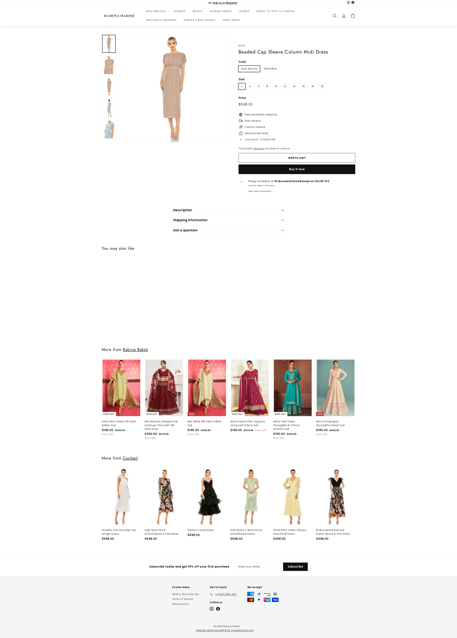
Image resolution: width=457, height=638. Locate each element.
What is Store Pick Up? (185, 594)
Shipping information (190, 220)
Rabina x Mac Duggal (200, 20)
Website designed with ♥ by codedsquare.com (225, 630)
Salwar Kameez (221, 11)
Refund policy (180, 604)
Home (241, 45)
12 (285, 86)
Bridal (198, 11)
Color (242, 62)
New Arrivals (156, 11)
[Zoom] (172, 88)
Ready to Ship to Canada (276, 11)
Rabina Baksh (135, 349)
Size (241, 79)
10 (276, 86)
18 (313, 86)
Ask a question (185, 230)
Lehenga (180, 11)
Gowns (244, 11)
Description (182, 210)
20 (322, 86)
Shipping (258, 148)
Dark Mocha (249, 68)
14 (294, 86)
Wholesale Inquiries (161, 20)
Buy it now (297, 169)
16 (303, 86)
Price (242, 98)
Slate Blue (270, 68)
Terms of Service (182, 599)
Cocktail (130, 458)
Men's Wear (231, 20)
